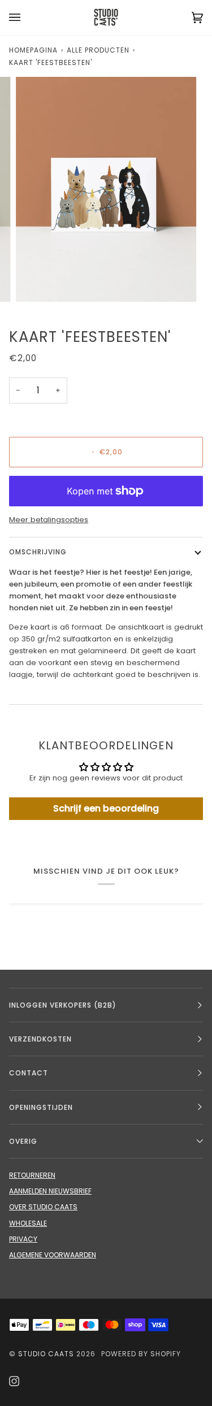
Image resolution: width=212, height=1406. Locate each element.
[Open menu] (26, 17)
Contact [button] (28, 1073)
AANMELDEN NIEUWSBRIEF (50, 1191)
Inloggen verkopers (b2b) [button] (62, 1005)
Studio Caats (46, 1354)
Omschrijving (38, 552)
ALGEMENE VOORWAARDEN (52, 1255)
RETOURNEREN (32, 1175)
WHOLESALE (28, 1223)
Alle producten (98, 50)
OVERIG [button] (23, 1141)
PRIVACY (23, 1239)
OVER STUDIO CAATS (43, 1207)
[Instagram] (14, 1381)
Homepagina (33, 50)
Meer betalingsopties (48, 519)
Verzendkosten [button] (40, 1039)
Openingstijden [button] (41, 1107)
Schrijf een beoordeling (106, 808)
